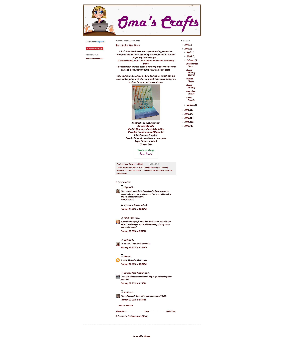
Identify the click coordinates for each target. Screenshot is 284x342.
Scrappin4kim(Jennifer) (134, 273)
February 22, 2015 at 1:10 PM (133, 283)
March (190, 56)
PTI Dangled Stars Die (149, 168)
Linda (126, 240)
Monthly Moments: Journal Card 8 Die (146, 129)
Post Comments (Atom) (138, 316)
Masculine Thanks (190, 92)
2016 (186, 45)
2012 (186, 118)
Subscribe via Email (94, 58)
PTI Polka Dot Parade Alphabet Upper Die (156, 170)
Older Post (171, 311)
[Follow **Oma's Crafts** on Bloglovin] (95, 42)
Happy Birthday (190, 86)
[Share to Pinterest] (158, 164)
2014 (186, 110)
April (189, 52)
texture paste (122, 173)
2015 (186, 49)
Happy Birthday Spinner (190, 72)
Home (146, 311)
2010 (186, 126)
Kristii (126, 292)
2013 (186, 114)
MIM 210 (136, 168)
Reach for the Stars (128, 45)
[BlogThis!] (152, 164)
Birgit (126, 187)
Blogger (147, 336)
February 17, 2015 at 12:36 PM (134, 209)
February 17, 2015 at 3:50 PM (133, 231)
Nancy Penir (129, 218)
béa (125, 256)
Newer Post (121, 311)
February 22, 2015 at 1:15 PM (133, 300)
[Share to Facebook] (156, 164)
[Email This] (150, 164)
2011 (186, 122)
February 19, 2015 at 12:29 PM (134, 264)
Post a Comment (125, 305)
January (190, 105)
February (191, 60)
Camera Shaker (190, 80)
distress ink (127, 168)
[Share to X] (154, 164)
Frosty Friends (190, 98)
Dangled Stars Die (145, 126)
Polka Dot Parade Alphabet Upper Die (146, 132)
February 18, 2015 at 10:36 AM (134, 247)
